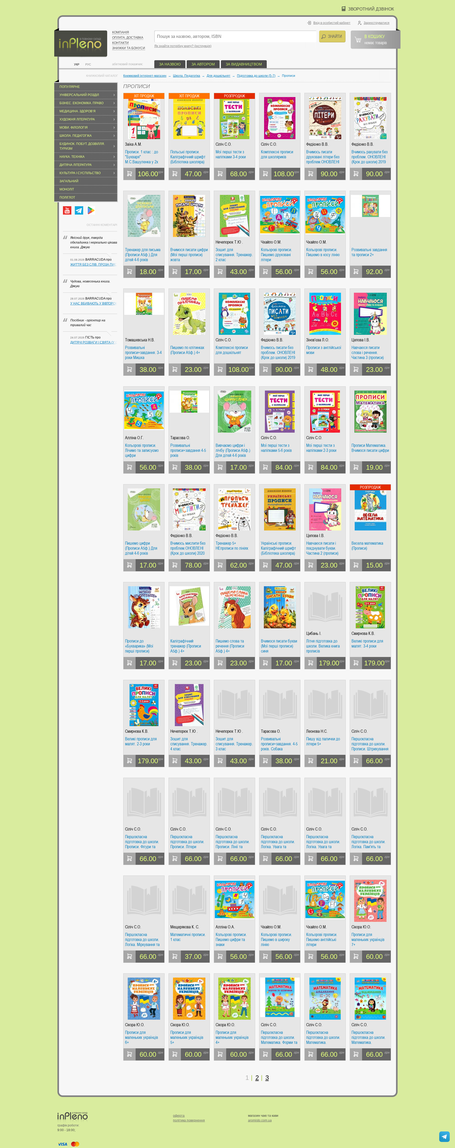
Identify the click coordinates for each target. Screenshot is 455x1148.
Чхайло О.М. (271, 242)
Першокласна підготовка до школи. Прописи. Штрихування (370, 743)
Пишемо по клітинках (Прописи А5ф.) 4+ (187, 350)
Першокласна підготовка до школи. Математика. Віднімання (368, 1037)
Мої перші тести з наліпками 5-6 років (276, 448)
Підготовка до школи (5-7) (256, 76)
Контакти (120, 43)
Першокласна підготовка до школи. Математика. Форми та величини (279, 1037)
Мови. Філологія (74, 127)
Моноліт (67, 189)
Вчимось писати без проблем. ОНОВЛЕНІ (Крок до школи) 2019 (278, 352)
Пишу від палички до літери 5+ (323, 741)
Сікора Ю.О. (361, 926)
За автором (203, 64)
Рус (88, 64)
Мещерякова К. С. (184, 926)
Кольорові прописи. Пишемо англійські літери (321, 939)
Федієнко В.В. (317, 144)
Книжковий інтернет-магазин (144, 76)
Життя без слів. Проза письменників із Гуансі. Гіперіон (93, 264)
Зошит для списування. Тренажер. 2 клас (234, 254)
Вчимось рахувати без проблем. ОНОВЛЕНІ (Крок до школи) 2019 (370, 156)
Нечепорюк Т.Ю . (229, 242)
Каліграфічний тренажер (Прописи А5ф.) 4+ (185, 646)
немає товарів (375, 39)
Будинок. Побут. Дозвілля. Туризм (82, 146)
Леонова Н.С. (317, 731)
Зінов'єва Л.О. (317, 339)
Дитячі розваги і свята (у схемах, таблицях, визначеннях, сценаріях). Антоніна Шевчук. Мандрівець (93, 342)
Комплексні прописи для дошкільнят (232, 350)
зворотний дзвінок (371, 9)
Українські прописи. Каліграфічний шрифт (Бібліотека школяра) (278, 548)
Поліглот (67, 197)
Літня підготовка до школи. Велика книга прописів (323, 646)
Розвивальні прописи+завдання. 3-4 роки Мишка (143, 352)
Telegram (79, 210)
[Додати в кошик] (129, 174)
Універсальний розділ (79, 95)
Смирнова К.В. (363, 633)
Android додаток (91, 210)
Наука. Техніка (72, 157)
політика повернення (189, 1120)
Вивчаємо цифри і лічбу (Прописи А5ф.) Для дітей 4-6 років (233, 450)
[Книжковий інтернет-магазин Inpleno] (80, 42)
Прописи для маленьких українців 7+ (368, 939)
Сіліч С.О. (224, 144)
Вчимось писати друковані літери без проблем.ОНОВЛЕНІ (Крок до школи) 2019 (323, 156)
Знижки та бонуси (128, 48)
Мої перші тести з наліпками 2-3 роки (321, 448)
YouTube (67, 210)
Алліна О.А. (225, 926)
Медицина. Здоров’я (78, 111)
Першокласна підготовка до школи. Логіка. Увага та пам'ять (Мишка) (278, 841)
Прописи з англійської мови (323, 350)
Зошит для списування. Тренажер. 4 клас (188, 743)
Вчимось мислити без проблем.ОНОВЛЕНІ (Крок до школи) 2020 (187, 548)
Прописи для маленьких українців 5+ (186, 1037)
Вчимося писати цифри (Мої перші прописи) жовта (189, 254)
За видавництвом (244, 64)
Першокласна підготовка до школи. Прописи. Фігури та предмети (142, 841)
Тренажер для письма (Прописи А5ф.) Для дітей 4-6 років (142, 254)
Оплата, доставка (127, 37)
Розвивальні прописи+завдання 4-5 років (188, 450)
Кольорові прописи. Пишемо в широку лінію (276, 939)
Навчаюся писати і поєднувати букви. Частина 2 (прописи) (322, 548)
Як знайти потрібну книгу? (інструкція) (182, 46)
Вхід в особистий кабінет (331, 23)
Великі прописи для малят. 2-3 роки (141, 741)
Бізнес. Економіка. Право (81, 103)
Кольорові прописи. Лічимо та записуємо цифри (142, 450)
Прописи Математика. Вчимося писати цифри (370, 448)
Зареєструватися (376, 23)
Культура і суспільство (80, 173)
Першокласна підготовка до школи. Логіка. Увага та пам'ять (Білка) (323, 841)
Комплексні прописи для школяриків (277, 154)
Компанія (120, 32)
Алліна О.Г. (134, 437)
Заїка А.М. (133, 144)
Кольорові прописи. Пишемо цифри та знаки (231, 939)
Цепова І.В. (361, 339)
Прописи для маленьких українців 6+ (141, 1037)
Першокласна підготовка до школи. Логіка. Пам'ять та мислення (368, 841)
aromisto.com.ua (260, 1120)
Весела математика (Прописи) (367, 546)
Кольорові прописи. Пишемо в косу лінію (323, 252)
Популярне (70, 87)
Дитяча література (76, 165)
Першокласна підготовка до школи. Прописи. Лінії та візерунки (233, 841)
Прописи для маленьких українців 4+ (232, 1037)
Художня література (77, 119)
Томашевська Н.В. (140, 339)
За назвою (170, 64)
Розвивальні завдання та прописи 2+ (369, 252)
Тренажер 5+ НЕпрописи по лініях (232, 546)
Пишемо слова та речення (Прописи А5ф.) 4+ (230, 646)
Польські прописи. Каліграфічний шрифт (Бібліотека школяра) (187, 156)
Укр (76, 64)
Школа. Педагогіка (76, 136)
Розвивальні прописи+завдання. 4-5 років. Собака (279, 743)
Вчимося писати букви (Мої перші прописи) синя (279, 646)
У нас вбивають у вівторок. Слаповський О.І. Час (93, 303)
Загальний (69, 181)
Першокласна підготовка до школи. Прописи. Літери (187, 841)
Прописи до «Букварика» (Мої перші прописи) (139, 646)
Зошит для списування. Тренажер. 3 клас (234, 743)
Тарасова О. (180, 437)
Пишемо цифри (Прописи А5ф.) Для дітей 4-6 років (141, 548)
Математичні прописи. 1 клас (188, 937)
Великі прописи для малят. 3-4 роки (367, 644)
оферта (179, 1115)
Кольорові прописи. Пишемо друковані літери (276, 254)
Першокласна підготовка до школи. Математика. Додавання (323, 1037)
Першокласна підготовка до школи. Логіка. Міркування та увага (142, 939)
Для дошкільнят (218, 76)
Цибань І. (314, 633)
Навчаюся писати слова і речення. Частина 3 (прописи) (368, 352)
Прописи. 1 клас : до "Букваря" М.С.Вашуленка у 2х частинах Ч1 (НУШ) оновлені (141, 156)
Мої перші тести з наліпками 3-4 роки (231, 154)
